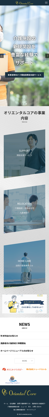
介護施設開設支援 (13, 406)
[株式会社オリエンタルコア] (24, 2)
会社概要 (13, 403)
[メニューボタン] (46, 2)
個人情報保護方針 (19, 410)
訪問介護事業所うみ (23, 403)
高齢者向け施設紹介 (38, 403)
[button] (22, 103)
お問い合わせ (37, 406)
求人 (29, 406)
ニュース (24, 406)
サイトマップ (31, 410)
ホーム (6, 403)
